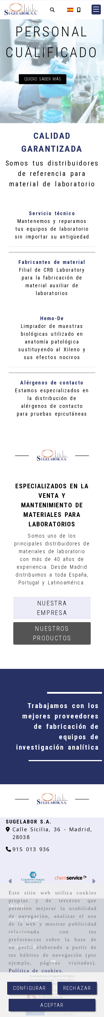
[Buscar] (52, 10)
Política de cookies (35, 970)
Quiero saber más (42, 79)
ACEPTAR (52, 1005)
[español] (70, 9)
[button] (96, 9)
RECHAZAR (77, 988)
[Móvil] (78, 10)
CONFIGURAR (29, 988)
